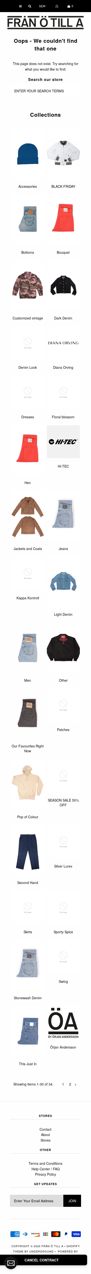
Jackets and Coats (28, 548)
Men (27, 680)
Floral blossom (63, 416)
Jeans (63, 548)
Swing (63, 981)
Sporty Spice (63, 931)
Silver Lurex (63, 866)
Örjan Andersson (63, 1047)
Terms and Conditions (45, 1163)
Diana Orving (63, 367)
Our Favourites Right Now (28, 748)
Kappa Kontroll (28, 597)
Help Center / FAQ (46, 1168)
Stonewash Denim (28, 997)
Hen (28, 482)
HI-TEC (63, 466)
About (45, 1134)
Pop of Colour (27, 816)
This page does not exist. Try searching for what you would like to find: (45, 66)
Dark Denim (63, 318)
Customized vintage (28, 318)
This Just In (28, 1063)
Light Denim (63, 614)
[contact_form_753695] (11, 1263)
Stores (45, 1140)
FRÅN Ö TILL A (52, 1246)
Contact (45, 1129)
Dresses (27, 416)
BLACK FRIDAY (63, 186)
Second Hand (27, 882)
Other (63, 680)
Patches (63, 729)
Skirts (28, 931)
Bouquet (63, 252)
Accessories (27, 186)
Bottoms (27, 252)
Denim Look (27, 367)
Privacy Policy (45, 1174)
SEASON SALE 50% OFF (63, 802)
